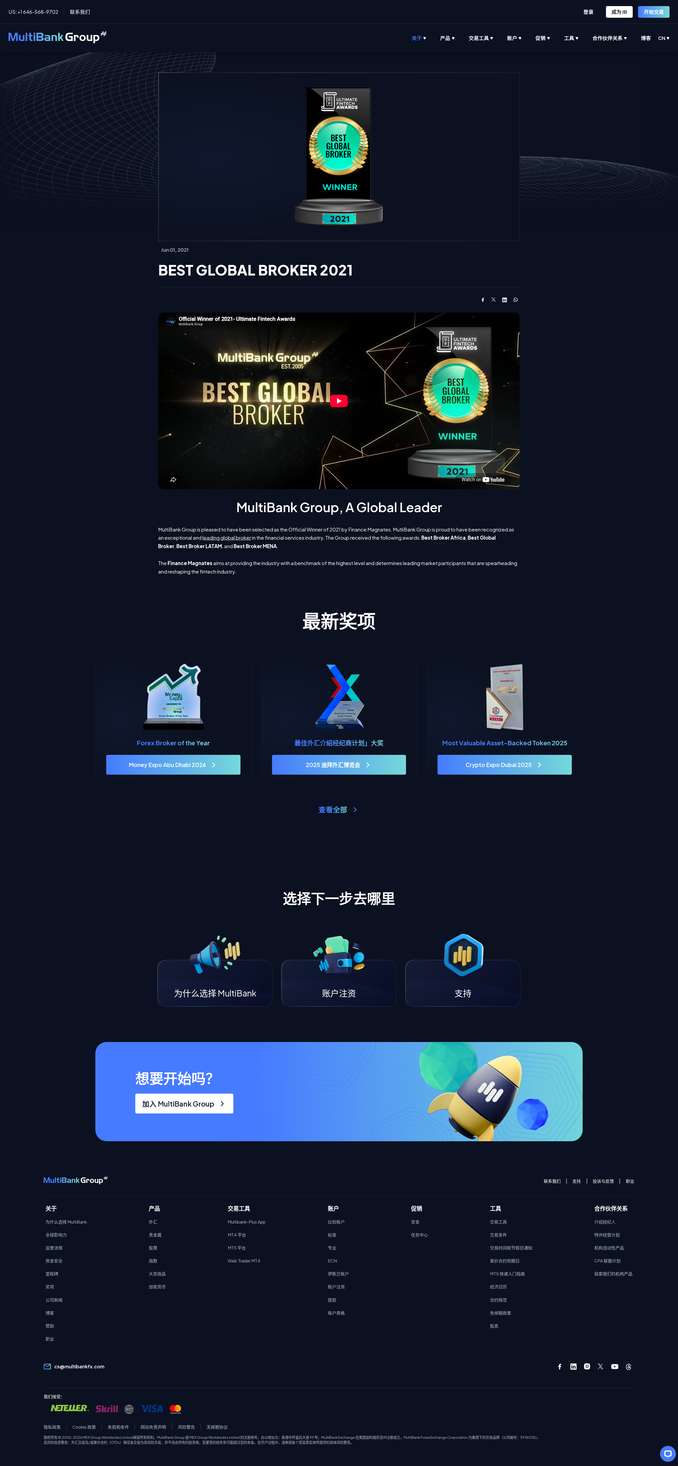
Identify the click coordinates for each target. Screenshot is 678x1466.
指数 (153, 1261)
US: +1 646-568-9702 (33, 12)
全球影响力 (56, 1235)
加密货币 (157, 1286)
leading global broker (226, 538)
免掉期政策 (500, 1313)
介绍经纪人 (604, 1222)
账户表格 (336, 1313)
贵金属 (155, 1235)
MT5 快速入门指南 (507, 1273)
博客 (50, 1313)
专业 (332, 1248)
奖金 (415, 1222)
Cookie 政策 (84, 1426)
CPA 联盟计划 (607, 1261)
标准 (332, 1235)
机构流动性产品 (609, 1248)
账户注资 (336, 1286)
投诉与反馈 (603, 1181)
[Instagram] (587, 1366)
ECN (332, 1261)
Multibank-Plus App (247, 1222)
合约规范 (498, 1300)
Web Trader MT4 (244, 1261)
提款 (332, 1300)
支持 (576, 1181)
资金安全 (54, 1261)
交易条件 (498, 1235)
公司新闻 (54, 1300)
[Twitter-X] (601, 1366)
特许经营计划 (607, 1235)
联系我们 (80, 12)
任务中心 (419, 1235)
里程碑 (52, 1273)
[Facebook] (559, 1366)
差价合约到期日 (505, 1261)
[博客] (653, 38)
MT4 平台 (237, 1235)
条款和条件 (118, 1426)
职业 (630, 1181)
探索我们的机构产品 (613, 1273)
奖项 (50, 1286)
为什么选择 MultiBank (66, 1222)
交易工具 (498, 1222)
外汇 (153, 1222)
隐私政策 (52, 1426)
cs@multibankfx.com (79, 1366)
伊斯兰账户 (338, 1273)
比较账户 (336, 1222)
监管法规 (54, 1248)
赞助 (50, 1326)
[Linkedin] (573, 1366)
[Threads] (628, 1366)
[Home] (57, 38)
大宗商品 (157, 1273)
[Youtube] (615, 1366)
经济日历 (498, 1286)
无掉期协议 (217, 1426)
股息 (494, 1326)
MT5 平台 (237, 1248)
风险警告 (186, 1426)
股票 (153, 1248)
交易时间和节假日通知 (511, 1248)
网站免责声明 (153, 1426)
